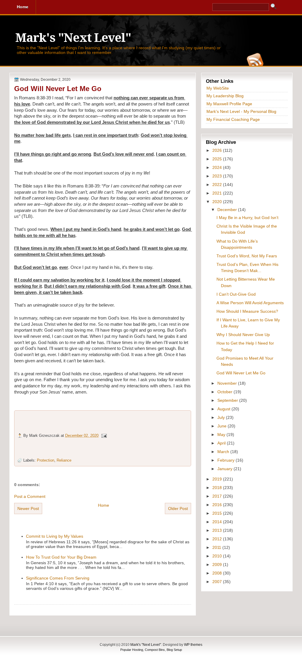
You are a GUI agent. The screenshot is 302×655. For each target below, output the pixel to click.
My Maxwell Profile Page (229, 103)
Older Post (178, 508)
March (223, 451)
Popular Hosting (131, 649)
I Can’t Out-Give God (236, 294)
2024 (217, 167)
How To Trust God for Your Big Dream (61, 557)
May (221, 434)
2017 (217, 496)
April (222, 443)
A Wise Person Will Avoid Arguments (250, 302)
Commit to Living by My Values (54, 536)
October (225, 391)
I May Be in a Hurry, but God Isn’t (247, 217)
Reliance (64, 460)
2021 (217, 193)
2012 (217, 538)
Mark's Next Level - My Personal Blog (241, 111)
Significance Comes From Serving (57, 578)
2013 (217, 530)
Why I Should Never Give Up (243, 334)
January (225, 468)
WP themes (193, 645)
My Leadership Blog (225, 95)
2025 (217, 159)
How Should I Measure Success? (247, 311)
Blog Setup (174, 649)
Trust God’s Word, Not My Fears (246, 256)
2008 (217, 573)
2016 (217, 504)
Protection (45, 460)
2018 (217, 487)
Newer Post (28, 508)
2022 (217, 184)
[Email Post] (104, 435)
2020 (217, 201)
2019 (217, 479)
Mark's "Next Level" (73, 38)
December (227, 209)
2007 (217, 581)
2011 (217, 547)
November (227, 383)
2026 (217, 150)
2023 (217, 176)
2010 (217, 556)
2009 (217, 564)
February (226, 460)
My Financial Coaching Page (233, 119)
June (222, 426)
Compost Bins (155, 649)
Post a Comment (29, 496)
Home (103, 505)
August (224, 409)
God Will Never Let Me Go (57, 89)
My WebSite (217, 88)
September (228, 400)
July (221, 417)
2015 (217, 513)
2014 (217, 521)
